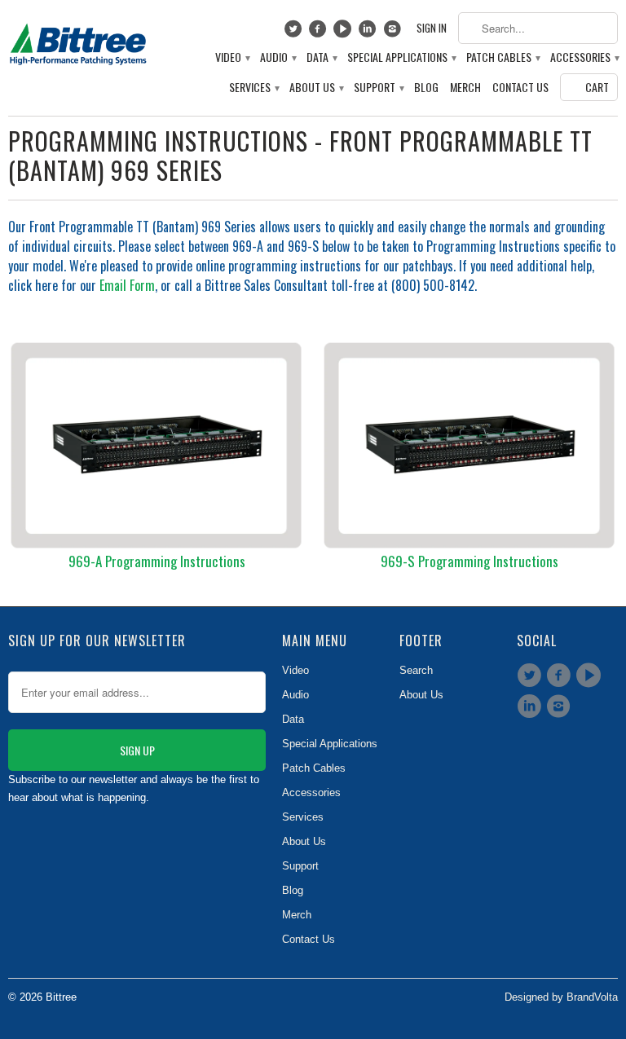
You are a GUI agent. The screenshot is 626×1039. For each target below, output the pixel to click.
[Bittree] (78, 40)
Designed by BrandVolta (561, 997)
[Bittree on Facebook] (320, 33)
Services (253, 87)
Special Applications (401, 57)
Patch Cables (502, 57)
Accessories (584, 57)
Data (321, 57)
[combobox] (538, 28)
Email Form (127, 285)
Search (416, 670)
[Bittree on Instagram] (394, 33)
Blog (426, 87)
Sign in (432, 28)
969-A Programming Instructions (156, 561)
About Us (315, 87)
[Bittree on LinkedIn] (370, 33)
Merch (465, 87)
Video (232, 57)
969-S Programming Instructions (469, 561)
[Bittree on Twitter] (295, 33)
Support (378, 87)
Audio (277, 57)
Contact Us (520, 87)
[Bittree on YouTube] (344, 33)
